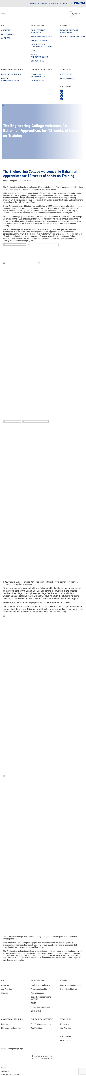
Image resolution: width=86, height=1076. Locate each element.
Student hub (37, 61)
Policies (3, 1068)
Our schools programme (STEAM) (41, 45)
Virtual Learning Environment (10, 1074)
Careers (53, 4)
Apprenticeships (39, 40)
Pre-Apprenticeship (41, 36)
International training (72, 36)
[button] (82, 14)
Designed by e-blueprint (42, 1056)
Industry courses (11, 74)
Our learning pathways (38, 31)
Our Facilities (8, 34)
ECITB (33, 51)
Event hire (66, 74)
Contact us (66, 4)
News (44, 4)
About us (34, 4)
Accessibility (5, 1071)
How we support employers (69, 31)
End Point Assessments (38, 75)
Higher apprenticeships (39, 56)
